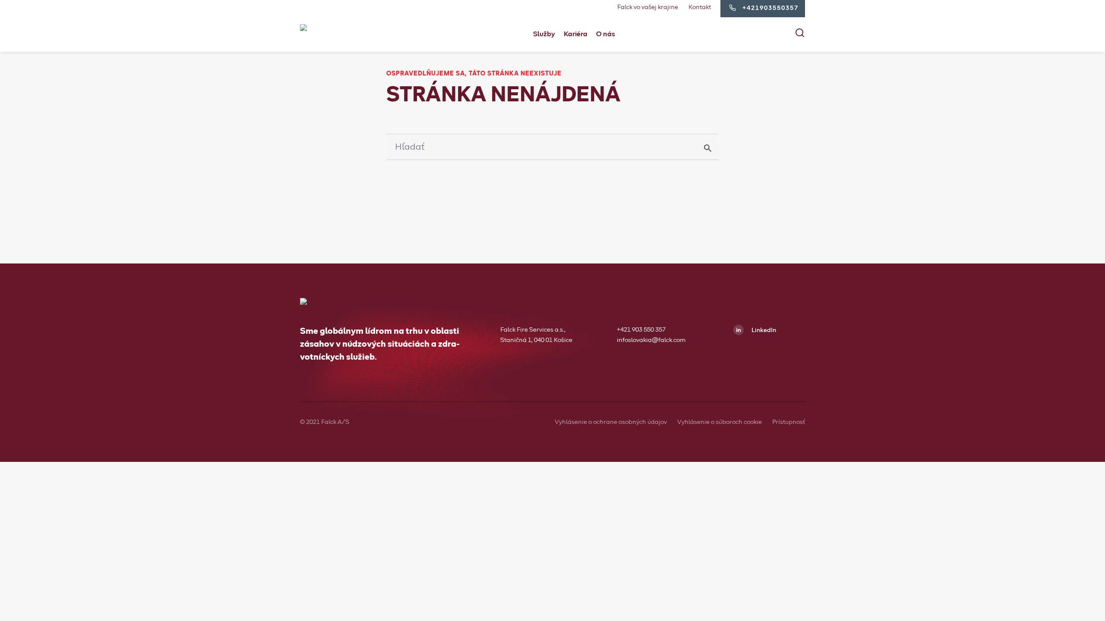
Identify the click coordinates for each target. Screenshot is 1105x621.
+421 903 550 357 (641, 330)
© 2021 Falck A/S (324, 422)
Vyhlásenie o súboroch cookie (719, 422)
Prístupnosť (788, 422)
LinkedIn (763, 330)
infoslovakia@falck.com (651, 340)
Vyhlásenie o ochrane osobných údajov (611, 422)
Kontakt (699, 7)
